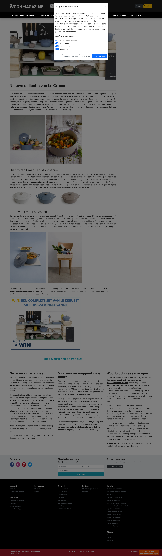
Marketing (64, 49)
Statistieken (65, 46)
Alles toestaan (99, 56)
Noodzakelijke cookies (69, 40)
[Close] (106, 6)
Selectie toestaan (71, 56)
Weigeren (86, 56)
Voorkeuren (64, 43)
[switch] (57, 43)
